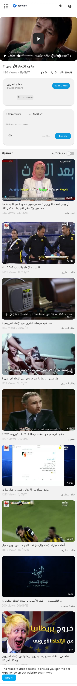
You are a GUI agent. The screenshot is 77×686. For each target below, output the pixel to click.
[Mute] (59, 56)
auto (64, 47)
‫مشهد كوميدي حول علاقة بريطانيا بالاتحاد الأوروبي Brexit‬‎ (33, 434)
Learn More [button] (45, 673)
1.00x (46, 56)
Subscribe (61, 85)
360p (66, 56)
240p (64, 41)
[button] (70, 6)
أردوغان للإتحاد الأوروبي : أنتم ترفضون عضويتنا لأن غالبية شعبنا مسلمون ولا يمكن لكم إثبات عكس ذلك (35, 206)
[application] (38, 39)
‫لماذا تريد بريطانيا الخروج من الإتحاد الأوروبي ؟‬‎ (27, 323)
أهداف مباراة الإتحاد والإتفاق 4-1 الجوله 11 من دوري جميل (33, 545)
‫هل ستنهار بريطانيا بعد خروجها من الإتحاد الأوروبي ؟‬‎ (30, 378)
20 (52, 56)
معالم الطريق (14, 84)
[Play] (5, 56)
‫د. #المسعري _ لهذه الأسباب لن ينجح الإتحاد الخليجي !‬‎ (32, 601)
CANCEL (46, 135)
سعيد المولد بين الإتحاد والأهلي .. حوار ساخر (26, 489)
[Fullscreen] (72, 56)
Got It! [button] (9, 678)
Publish (63, 135)
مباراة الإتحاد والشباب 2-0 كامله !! (21, 267)
